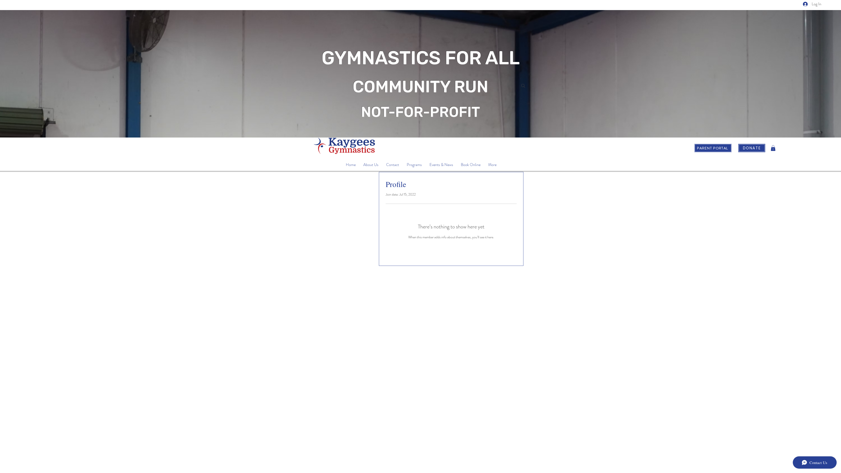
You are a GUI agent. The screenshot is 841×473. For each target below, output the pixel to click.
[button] (773, 148)
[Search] (523, 85)
